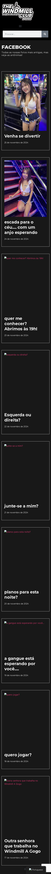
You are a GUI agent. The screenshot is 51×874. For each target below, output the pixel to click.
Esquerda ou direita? (17, 417)
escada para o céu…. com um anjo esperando (20, 227)
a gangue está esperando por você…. (19, 663)
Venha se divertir (22, 136)
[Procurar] (44, 34)
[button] (20, 26)
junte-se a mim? (21, 506)
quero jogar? (18, 754)
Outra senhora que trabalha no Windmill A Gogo (22, 846)
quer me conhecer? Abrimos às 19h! (20, 323)
